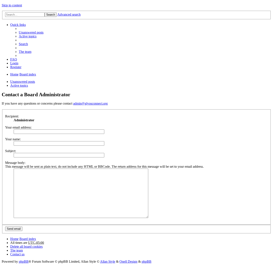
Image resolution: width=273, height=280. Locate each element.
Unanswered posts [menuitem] (31, 32)
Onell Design (128, 261)
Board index (27, 74)
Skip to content (12, 5)
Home (14, 74)
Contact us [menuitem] (17, 254)
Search (50, 14)
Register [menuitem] (15, 67)
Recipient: (12, 116)
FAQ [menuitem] (13, 59)
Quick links (18, 25)
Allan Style (107, 261)
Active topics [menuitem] (27, 36)
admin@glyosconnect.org (90, 103)
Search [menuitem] (23, 44)
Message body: (15, 162)
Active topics (19, 85)
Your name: (13, 139)
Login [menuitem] (14, 63)
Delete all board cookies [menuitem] (26, 246)
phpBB (24, 261)
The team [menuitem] (25, 51)
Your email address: (18, 127)
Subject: (10, 151)
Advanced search (69, 14)
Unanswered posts (22, 81)
